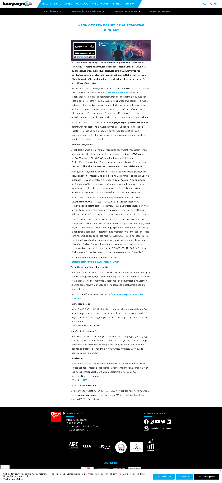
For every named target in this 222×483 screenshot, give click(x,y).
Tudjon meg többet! (13, 479)
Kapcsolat (82, 4)
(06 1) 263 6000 (74, 423)
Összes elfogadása (206, 477)
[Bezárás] (220, 470)
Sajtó (57, 4)
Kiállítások (51, 11)
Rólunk (47, 4)
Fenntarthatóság (123, 4)
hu (216, 4)
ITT (85, 380)
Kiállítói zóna (100, 4)
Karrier (68, 4)
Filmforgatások (160, 11)
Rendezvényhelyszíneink (86, 11)
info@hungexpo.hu (76, 420)
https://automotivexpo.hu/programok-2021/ (95, 262)
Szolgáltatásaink (125, 11)
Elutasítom (184, 477)
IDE (87, 326)
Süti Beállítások (163, 477)
